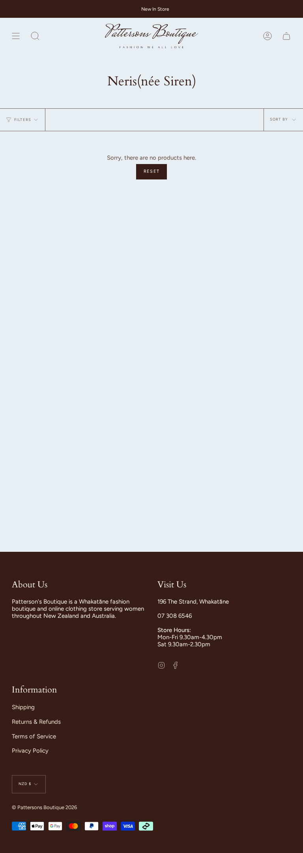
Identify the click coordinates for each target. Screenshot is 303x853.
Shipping (23, 707)
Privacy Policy (30, 750)
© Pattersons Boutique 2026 (44, 807)
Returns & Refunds (36, 721)
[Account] (267, 36)
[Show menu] (16, 36)
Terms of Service (34, 736)
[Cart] (286, 36)
